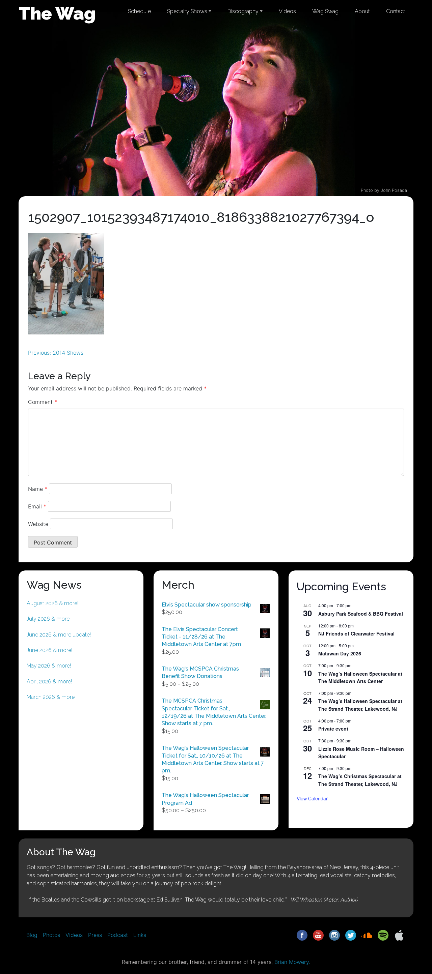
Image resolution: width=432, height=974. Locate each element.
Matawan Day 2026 (339, 653)
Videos (287, 11)
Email (37, 506)
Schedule (139, 11)
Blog (31, 935)
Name (37, 488)
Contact (395, 11)
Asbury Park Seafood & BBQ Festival (360, 613)
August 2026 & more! (52, 603)
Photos (51, 935)
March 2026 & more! (51, 697)
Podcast (117, 935)
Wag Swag (325, 11)
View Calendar (312, 798)
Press (95, 935)
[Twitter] (350, 934)
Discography (243, 11)
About (362, 11)
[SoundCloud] (366, 934)
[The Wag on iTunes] (399, 934)
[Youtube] (318, 934)
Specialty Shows (187, 11)
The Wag (57, 13)
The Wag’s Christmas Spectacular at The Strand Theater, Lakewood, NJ (360, 780)
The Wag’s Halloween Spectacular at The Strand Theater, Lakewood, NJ (360, 705)
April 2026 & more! (49, 681)
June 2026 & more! (49, 650)
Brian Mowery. (292, 961)
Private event (333, 728)
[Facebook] (302, 934)
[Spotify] (383, 934)
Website (38, 524)
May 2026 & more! (49, 665)
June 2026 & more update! (59, 634)
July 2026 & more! (49, 619)
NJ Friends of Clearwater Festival (356, 633)
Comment (42, 402)
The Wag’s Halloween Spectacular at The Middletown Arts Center (360, 677)
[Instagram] (334, 934)
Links (139, 935)
